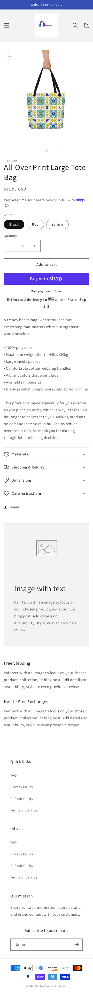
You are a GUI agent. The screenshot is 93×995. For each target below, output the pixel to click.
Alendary (39, 985)
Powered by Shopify (56, 985)
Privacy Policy (21, 786)
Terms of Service (23, 810)
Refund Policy (21, 798)
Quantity (10, 236)
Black (14, 224)
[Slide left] (35, 151)
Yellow (57, 224)
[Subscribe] (76, 945)
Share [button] (14, 507)
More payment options (47, 291)
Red (35, 224)
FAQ (13, 775)
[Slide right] (58, 151)
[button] (6, 25)
